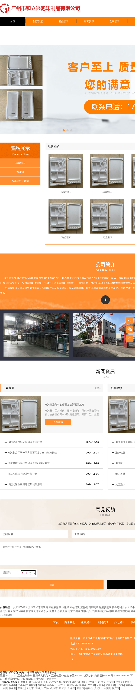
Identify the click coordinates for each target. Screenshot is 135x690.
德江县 (21, 685)
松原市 (54, 688)
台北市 (30, 688)
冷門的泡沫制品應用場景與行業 (25, 442)
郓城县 (39, 688)
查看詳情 (58, 422)
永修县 (84, 681)
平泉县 (119, 681)
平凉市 (44, 681)
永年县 (12, 685)
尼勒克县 (110, 685)
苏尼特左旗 (55, 681)
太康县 (128, 681)
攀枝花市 (34, 681)
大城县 (93, 681)
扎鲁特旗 (31, 685)
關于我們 (38, 21)
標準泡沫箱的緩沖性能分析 (22, 473)
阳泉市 (71, 688)
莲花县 (50, 685)
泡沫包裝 (79, 278)
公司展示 (115, 21)
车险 (46, 688)
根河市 (3, 685)
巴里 (66, 685)
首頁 (12, 21)
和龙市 (66, 681)
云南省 (59, 685)
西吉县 (41, 685)
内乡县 (101, 681)
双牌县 (21, 688)
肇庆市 (75, 681)
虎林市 (24, 681)
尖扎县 (91, 685)
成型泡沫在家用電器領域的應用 (25, 484)
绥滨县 (62, 688)
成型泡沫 (20, 162)
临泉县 (12, 688)
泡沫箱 (20, 171)
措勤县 (89, 688)
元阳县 (100, 685)
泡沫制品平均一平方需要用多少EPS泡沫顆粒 (32, 452)
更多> (97, 388)
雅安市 (110, 681)
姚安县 (74, 685)
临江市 (115, 688)
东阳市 (80, 688)
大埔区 (98, 688)
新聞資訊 (89, 21)
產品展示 (64, 21)
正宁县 (120, 685)
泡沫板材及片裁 (20, 180)
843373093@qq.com (89, 648)
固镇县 (106, 688)
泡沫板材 (120, 473)
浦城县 (129, 685)
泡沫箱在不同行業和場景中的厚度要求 (29, 463)
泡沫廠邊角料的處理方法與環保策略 (64, 404)
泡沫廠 (102, 278)
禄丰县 (82, 685)
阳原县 (3, 688)
